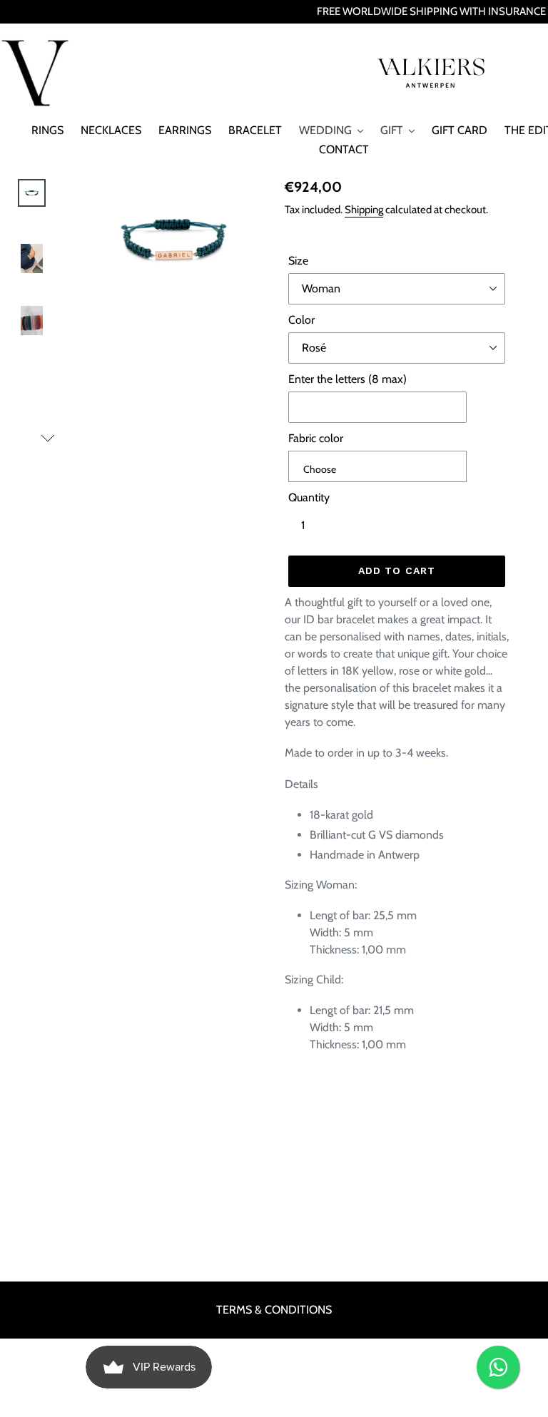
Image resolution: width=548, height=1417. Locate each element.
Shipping (364, 209)
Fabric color (315, 438)
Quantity (309, 497)
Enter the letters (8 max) (347, 379)
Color (301, 320)
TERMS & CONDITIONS (274, 1309)
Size (298, 260)
